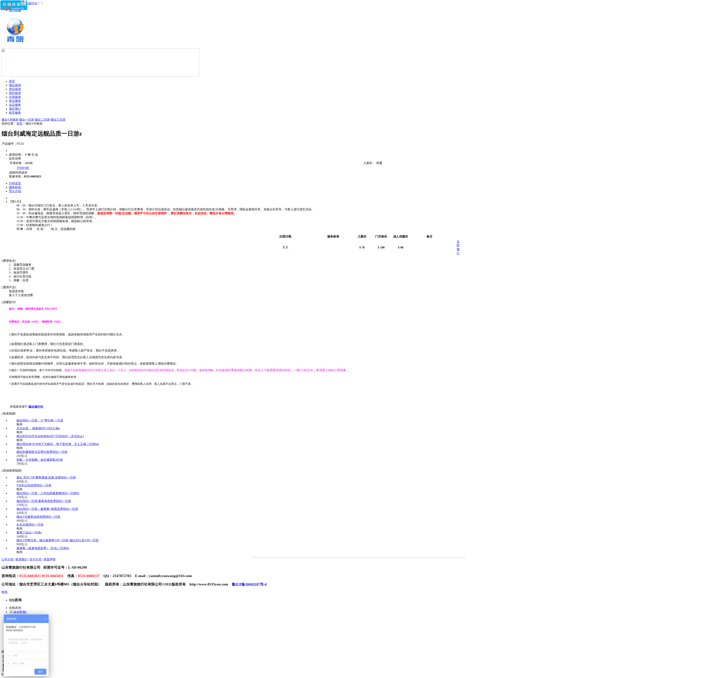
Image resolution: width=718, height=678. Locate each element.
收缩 (4, 591)
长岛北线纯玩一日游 (29, 524)
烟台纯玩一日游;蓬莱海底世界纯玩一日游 (43, 501)
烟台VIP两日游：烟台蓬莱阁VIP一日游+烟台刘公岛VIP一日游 (57, 540)
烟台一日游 (26, 119)
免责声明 (50, 559)
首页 (12, 81)
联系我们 (21, 559)
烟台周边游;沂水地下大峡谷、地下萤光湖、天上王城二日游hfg (57, 444)
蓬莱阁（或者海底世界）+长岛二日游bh (42, 548)
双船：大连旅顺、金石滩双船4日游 (39, 459)
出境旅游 (15, 97)
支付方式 (36, 559)
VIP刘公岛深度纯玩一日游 (33, 485)
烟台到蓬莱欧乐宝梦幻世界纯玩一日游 (41, 451)
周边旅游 (15, 89)
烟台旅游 (15, 85)
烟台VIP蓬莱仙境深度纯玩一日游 (38, 516)
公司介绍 (7, 559)
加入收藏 (15, 10)
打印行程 (23, 168)
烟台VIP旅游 (9, 119)
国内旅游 (15, 93)
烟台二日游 (42, 119)
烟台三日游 (57, 119)
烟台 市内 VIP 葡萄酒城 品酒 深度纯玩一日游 (46, 477)
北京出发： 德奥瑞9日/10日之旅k (38, 428)
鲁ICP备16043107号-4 (249, 584)
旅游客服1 (20, 611)
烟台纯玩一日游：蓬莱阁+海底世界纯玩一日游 (47, 508)
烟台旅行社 (29, 3)
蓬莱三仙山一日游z (29, 532)
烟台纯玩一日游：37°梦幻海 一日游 (39, 420)
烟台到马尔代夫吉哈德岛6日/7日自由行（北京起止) (50, 436)
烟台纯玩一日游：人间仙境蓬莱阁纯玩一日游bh (47, 493)
